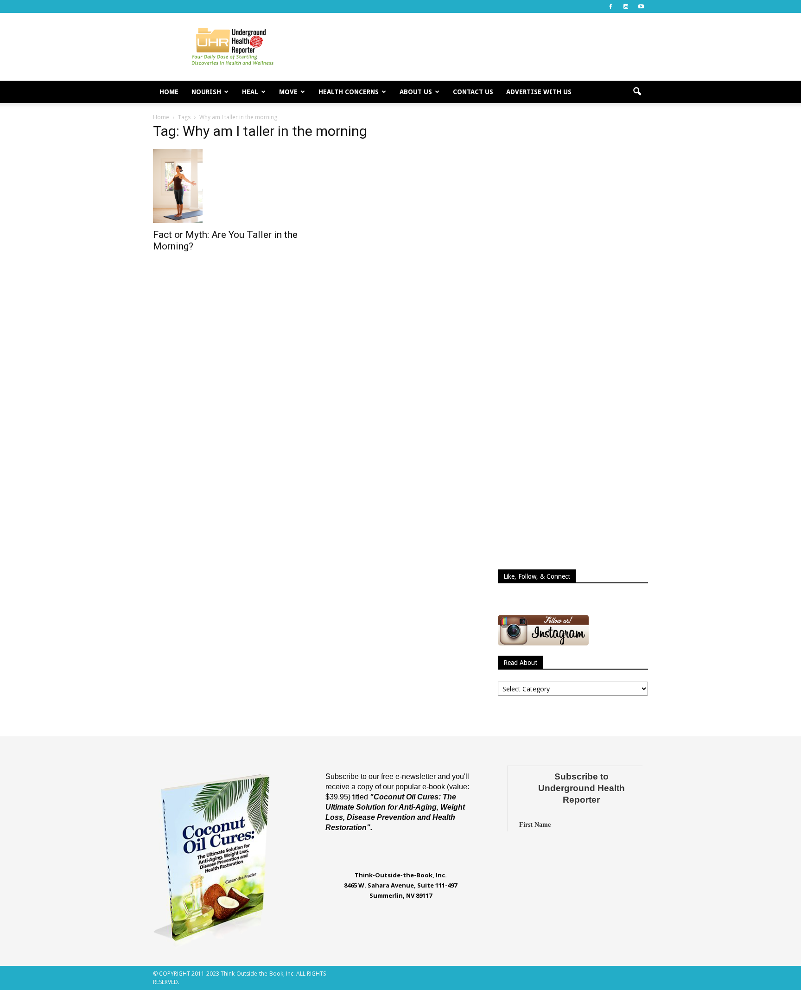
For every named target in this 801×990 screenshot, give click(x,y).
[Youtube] (641, 6)
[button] (637, 92)
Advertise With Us (539, 92)
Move (288, 92)
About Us (416, 92)
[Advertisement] (479, 47)
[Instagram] (626, 6)
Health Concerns (348, 92)
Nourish (206, 92)
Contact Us (473, 92)
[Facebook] (610, 6)
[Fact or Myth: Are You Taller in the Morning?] (228, 186)
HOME (168, 92)
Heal (250, 92)
